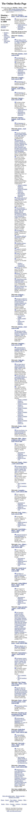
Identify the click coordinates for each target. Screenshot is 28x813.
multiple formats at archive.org (22, 25)
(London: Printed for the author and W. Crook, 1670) (21, 302)
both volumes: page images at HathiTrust (21, 195)
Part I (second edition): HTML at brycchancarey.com (22, 759)
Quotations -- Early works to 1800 (18, 344)
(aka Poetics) (21, 198)
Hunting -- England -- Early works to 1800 (18, 119)
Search (7, 800)
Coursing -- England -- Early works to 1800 (18, 89)
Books (3, 804)
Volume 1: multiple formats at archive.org (22, 401)
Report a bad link (20, 796)
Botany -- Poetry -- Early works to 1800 (19, 463)
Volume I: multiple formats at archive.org (22, 186)
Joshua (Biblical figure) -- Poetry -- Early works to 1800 (19, 585)
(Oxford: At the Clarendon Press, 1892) (21, 378)
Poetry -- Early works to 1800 (7, 41)
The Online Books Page (14, 3)
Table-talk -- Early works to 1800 (18, 360)
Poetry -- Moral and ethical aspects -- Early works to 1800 (18, 702)
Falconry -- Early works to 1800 (17, 99)
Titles (24, 800)
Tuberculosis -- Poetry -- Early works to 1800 (19, 766)
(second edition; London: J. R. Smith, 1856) (20, 366)
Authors (20, 800)
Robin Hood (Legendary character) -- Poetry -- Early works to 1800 (19, 731)
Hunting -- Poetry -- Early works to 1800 (19, 15)
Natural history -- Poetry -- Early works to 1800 (19, 654)
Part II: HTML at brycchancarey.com (22, 762)
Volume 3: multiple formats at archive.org (22, 409)
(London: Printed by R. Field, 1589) (21, 134)
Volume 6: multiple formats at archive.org (22, 422)
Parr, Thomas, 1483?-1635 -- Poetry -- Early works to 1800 (19, 684)
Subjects (12, 801)
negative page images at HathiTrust (21, 323)
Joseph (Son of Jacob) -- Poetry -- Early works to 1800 (18, 569)
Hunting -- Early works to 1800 (7, 37)
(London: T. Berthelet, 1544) (20, 349)
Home (2, 800)
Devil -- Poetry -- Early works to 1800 (19, 513)
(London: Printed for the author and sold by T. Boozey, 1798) (21, 777)
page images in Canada (21, 316)
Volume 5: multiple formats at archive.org (22, 418)
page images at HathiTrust (21, 28)
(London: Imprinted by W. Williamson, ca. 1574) (20, 720)
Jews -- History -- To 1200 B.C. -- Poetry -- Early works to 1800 (19, 546)
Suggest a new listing (14, 797)
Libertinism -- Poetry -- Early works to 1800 (19, 642)
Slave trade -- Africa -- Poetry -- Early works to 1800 (18, 745)
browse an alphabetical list (15, 10)
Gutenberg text (21, 266)
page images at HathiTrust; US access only (21, 73)
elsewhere (3, 27)
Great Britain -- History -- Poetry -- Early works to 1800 (18, 530)
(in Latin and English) (21, 432)
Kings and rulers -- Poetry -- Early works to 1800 (19, 608)
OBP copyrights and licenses (14, 811)
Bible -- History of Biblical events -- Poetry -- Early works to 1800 (18, 440)
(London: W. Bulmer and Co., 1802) (21, 41)
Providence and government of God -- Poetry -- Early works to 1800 (19, 714)
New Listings (13, 800)
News (7, 804)
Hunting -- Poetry (6, 33)
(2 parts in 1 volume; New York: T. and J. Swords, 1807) (21, 469)
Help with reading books (8, 796)
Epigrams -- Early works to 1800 (17, 295)
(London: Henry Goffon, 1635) (21, 691)
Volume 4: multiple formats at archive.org (22, 414)
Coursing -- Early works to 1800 (17, 78)
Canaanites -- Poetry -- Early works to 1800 (19, 491)
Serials (16, 801)
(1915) (21, 281)
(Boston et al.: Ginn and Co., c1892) (21, 212)
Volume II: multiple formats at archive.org (22, 191)
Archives (18, 804)
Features (12, 804)
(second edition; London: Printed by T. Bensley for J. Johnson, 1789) (21, 333)
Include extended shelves (18, 9)
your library (4, 26)
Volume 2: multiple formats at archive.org (22, 405)
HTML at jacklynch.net (21, 264)
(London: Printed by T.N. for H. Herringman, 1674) (21, 146)
